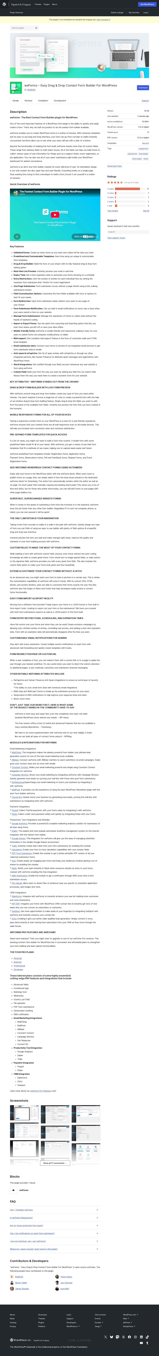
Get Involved (100, 1315)
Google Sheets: (19, 838)
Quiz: (14, 861)
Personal (18, 958)
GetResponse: (18, 782)
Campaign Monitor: (20, 775)
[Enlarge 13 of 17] (97, 1128)
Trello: (14, 846)
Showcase (42, 1315)
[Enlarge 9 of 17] (66, 1144)
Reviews (28, 100)
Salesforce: (17, 896)
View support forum (116, 238)
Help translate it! (103, 20)
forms (146, 159)
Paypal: (15, 810)
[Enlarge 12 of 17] (97, 1108)
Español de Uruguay (41, 1340)
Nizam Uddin (21, 1282)
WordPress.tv (73, 1326)
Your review (112, 210)
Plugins (41, 1322)
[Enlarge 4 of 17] (35, 1162)
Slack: (14, 868)
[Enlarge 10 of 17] (66, 1161)
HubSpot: (16, 911)
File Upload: (17, 883)
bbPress (127, 1322)
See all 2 (145, 143)
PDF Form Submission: (22, 853)
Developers (71, 1322)
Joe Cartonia (66, 1282)
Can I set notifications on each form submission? (32, 1233)
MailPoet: (16, 789)
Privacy (13, 1326)
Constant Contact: (20, 767)
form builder (143, 154)
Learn (69, 1315)
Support (145, 100)
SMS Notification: (20, 875)
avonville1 (64, 1288)
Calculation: (17, 849)
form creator (137, 159)
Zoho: (14, 918)
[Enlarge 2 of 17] (35, 1126)
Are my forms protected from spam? (26, 1225)
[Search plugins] (36, 27)
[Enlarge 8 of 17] (66, 1129)
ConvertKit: (17, 797)
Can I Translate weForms (21, 1210)
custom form (132, 154)
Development (60, 100)
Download (143, 88)
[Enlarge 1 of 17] (35, 1108)
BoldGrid (31, 89)
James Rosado (22, 1288)
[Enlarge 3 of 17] (35, 1143)
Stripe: (14, 814)
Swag (98, 1326)
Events (97, 1318)
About (12, 1315)
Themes (41, 1318)
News (12, 1318)
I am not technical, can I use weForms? (28, 1241)
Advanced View (114, 166)
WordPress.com (130, 1315)
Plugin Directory (16, 12)
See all (146, 210)
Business (18, 962)
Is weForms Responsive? (21, 1218)
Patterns (41, 1326)
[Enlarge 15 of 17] (97, 1167)
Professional (19, 966)
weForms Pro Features (40, 1091)
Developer (18, 969)
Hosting (13, 1322)
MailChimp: (16, 752)
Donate (99, 1322)
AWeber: (15, 760)
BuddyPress (129, 1326)
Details (16, 100)
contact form (143, 149)
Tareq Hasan (66, 1276)
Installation (43, 100)
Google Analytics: (20, 823)
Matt (126, 1318)
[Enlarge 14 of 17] (97, 1146)
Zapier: (15, 831)
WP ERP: (16, 904)
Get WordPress (147, 4)
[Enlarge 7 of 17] (66, 1108)
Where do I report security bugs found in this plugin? (34, 1249)
